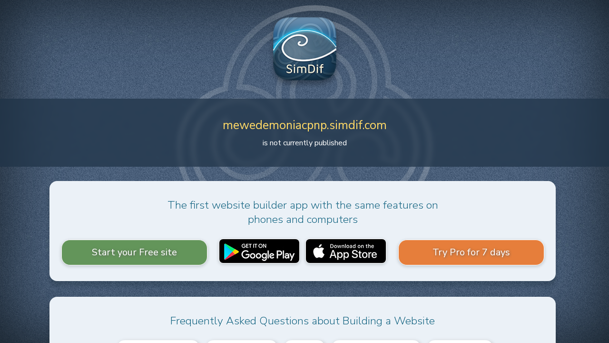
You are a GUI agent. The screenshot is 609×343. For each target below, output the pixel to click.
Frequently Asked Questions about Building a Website (302, 320)
